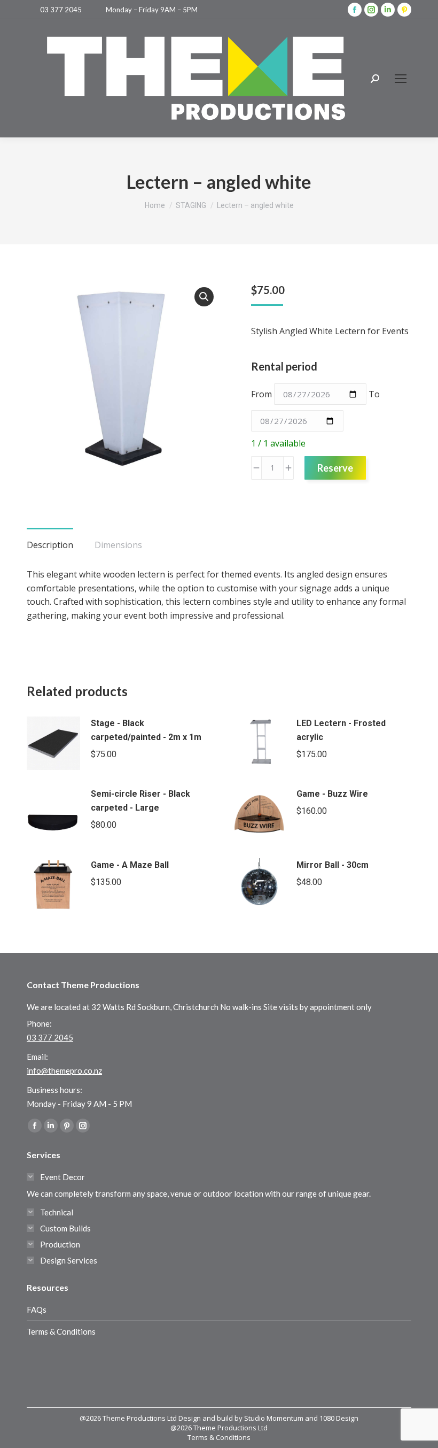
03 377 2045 (61, 9)
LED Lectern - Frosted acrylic (341, 730)
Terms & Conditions (61, 1331)
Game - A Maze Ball (130, 865)
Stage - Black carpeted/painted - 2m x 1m (146, 730)
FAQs (36, 1309)
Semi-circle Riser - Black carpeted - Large (140, 801)
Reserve (335, 468)
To (374, 394)
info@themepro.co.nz (64, 1070)
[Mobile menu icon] (400, 78)
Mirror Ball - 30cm (332, 865)
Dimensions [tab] (118, 545)
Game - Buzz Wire (332, 794)
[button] (204, 296)
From (261, 394)
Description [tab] (50, 545)
